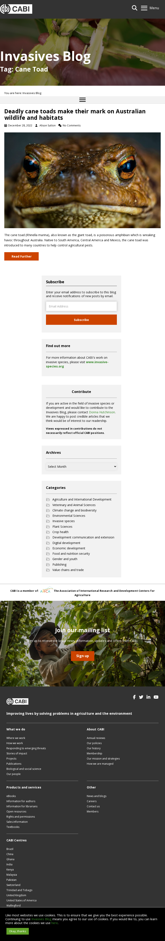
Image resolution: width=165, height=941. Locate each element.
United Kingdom (16, 895)
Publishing (59, 564)
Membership (94, 753)
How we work (14, 743)
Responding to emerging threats (26, 748)
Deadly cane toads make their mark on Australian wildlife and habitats (75, 114)
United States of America (21, 900)
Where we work (15, 738)
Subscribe (81, 320)
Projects (11, 758)
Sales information (17, 822)
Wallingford (13, 905)
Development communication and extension (83, 537)
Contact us (93, 806)
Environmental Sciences (68, 516)
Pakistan (11, 880)
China (9, 854)
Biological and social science (23, 769)
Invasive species (63, 521)
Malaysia (11, 875)
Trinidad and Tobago (19, 890)
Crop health (60, 532)
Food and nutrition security (71, 553)
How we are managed (100, 764)
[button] (134, 697)
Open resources (16, 811)
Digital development (66, 543)
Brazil (9, 849)
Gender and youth (64, 559)
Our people (13, 774)
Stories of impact (16, 753)
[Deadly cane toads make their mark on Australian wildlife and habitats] (82, 180)
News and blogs (96, 796)
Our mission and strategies (103, 758)
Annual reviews (96, 738)
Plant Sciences (62, 526)
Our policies (94, 743)
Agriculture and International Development (82, 499)
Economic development (68, 548)
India (9, 864)
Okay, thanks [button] (17, 931)
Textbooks (12, 827)
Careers (91, 801)
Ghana (10, 859)
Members (92, 811)
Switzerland (13, 885)
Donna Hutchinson (102, 412)
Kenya (10, 869)
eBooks (11, 796)
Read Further (22, 256)
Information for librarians (21, 806)
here (54, 923)
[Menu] (82, 99)
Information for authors (20, 801)
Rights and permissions (20, 816)
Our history (94, 748)
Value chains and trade (68, 570)
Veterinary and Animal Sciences (74, 505)
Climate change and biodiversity (74, 510)
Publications (13, 764)
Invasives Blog (41, 919)
